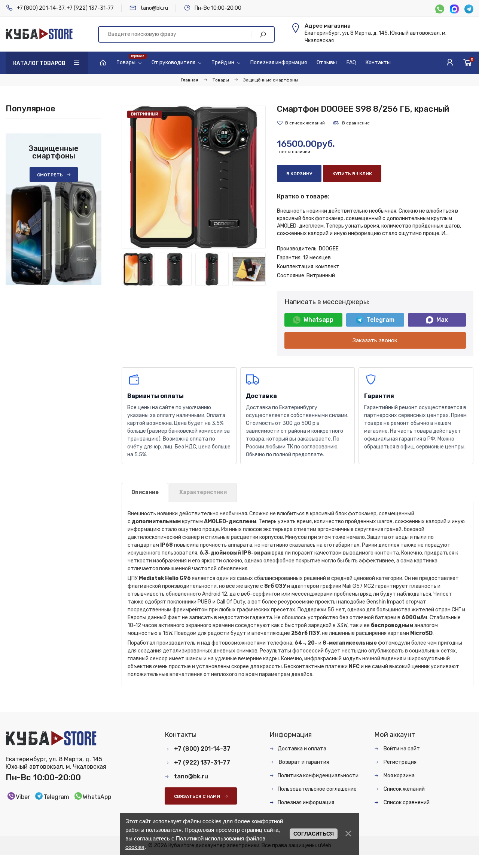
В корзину (299, 173)
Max (442, 319)
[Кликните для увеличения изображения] (194, 177)
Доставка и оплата (302, 749)
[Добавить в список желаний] (301, 123)
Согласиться (313, 834)
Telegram (380, 319)
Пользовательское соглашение (317, 789)
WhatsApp (97, 796)
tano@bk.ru (154, 8)
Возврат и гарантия (303, 762)
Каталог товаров (39, 63)
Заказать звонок (375, 340)
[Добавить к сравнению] (351, 123)
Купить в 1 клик (352, 173)
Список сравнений (406, 802)
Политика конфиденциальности (318, 775)
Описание (145, 492)
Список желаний (403, 789)
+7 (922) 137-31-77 (90, 8)
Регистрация (399, 762)
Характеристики (203, 492)
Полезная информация (306, 802)
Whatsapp (318, 319)
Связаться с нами (197, 796)
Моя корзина (398, 775)
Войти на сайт (401, 749)
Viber (23, 796)
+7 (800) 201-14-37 (40, 8)
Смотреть (50, 175)
